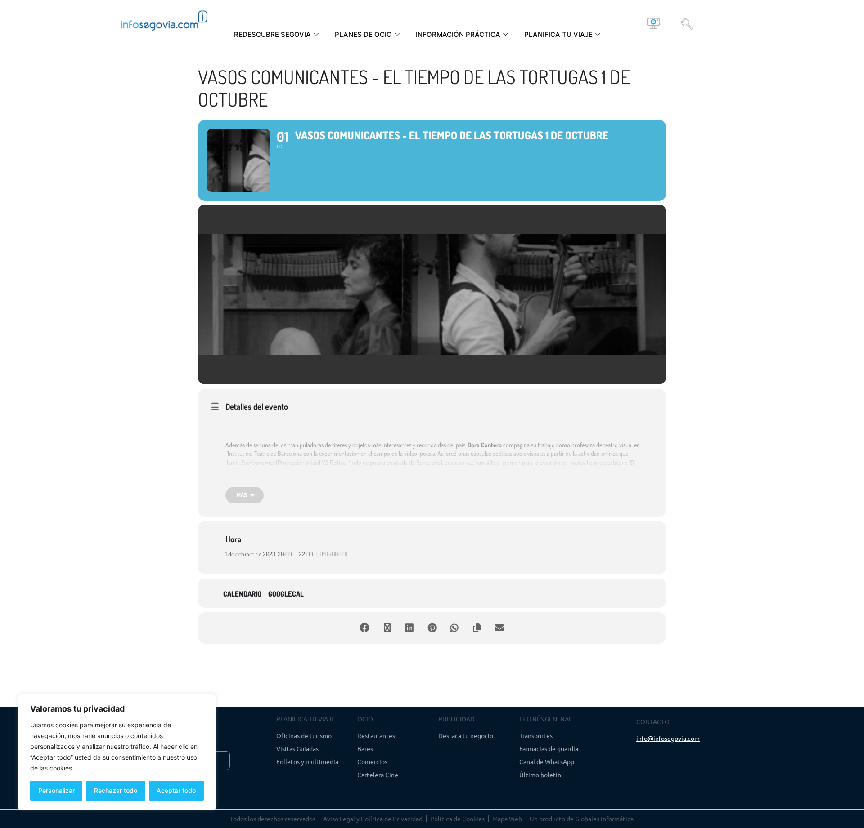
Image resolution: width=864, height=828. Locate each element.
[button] (687, 23)
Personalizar (56, 790)
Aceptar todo (176, 790)
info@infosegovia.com (668, 738)
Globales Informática (604, 819)
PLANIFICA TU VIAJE (558, 34)
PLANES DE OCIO (363, 34)
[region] (117, 752)
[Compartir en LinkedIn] (409, 628)
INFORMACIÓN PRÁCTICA (458, 34)
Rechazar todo (115, 790)
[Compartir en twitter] (387, 628)
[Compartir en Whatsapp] (454, 628)
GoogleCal (286, 594)
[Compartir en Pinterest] (432, 628)
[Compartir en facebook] (364, 628)
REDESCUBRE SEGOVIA (272, 34)
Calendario (242, 594)
